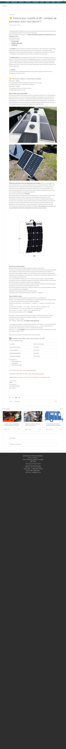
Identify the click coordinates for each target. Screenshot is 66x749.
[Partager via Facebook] (9, 397)
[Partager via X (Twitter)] (13, 397)
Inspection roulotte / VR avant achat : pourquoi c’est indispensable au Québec (32, 424)
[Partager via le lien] (19, 397)
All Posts (5, 6)
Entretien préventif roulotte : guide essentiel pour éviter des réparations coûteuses (53, 424)
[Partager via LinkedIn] (16, 397)
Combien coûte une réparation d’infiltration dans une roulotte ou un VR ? (11, 424)
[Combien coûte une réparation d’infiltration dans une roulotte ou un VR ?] (12, 416)
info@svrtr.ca (36, 472)
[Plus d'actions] (56, 15)
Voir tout (61, 408)
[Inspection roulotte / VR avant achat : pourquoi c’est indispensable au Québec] (33, 416)
